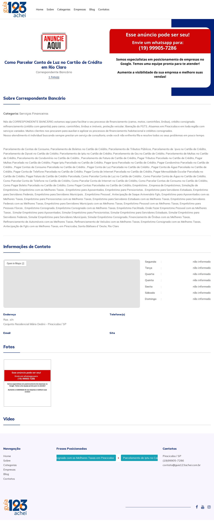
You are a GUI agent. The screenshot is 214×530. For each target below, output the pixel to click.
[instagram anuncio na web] (209, 507)
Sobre (50, 9)
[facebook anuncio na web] (198, 507)
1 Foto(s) (53, 77)
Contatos (103, 9)
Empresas (80, 9)
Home (39, 9)
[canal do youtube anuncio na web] (204, 507)
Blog (92, 9)
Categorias (63, 9)
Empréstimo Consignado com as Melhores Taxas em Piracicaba (68, 458)
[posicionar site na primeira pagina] (14, 9)
